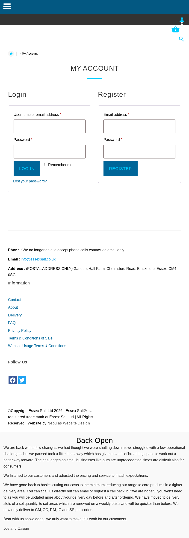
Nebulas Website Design (68, 423)
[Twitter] (22, 380)
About (13, 307)
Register (120, 168)
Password (30, 139)
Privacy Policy (19, 331)
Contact (14, 300)
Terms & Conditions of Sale (30, 338)
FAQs (12, 323)
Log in (27, 168)
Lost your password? (30, 181)
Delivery (15, 315)
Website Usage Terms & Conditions (37, 346)
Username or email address (45, 114)
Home (13, 54)
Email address (123, 114)
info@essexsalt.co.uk (38, 259)
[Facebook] (13, 380)
